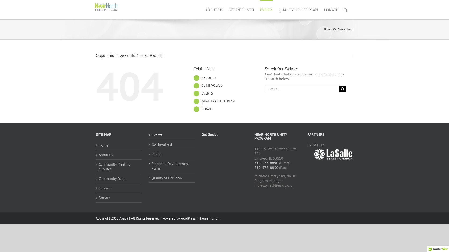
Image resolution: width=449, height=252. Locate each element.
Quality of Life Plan (167, 177)
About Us (106, 154)
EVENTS (207, 93)
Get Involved (162, 144)
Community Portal (113, 178)
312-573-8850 (266, 167)
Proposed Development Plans (170, 166)
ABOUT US (209, 78)
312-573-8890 (266, 163)
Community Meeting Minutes (114, 166)
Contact (105, 188)
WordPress (188, 218)
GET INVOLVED (212, 85)
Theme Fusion (208, 218)
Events (157, 135)
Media (156, 154)
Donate (104, 197)
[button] (345, 9)
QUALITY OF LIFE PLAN (218, 101)
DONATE (208, 109)
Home (103, 145)
